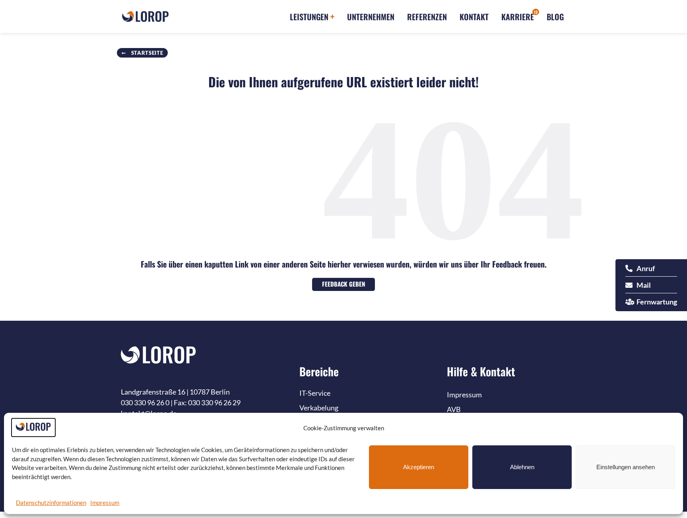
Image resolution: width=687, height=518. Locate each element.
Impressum (104, 502)
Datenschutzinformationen (51, 502)
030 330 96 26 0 (145, 402)
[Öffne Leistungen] (332, 17)
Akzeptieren (418, 467)
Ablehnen (522, 467)
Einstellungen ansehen (625, 467)
